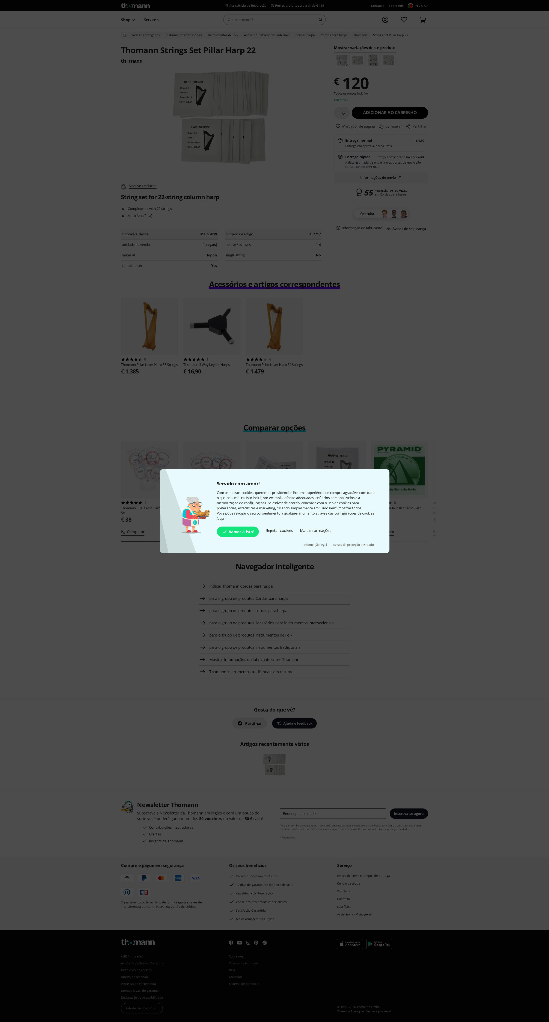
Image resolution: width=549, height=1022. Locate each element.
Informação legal (315, 545)
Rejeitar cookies (279, 530)
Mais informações (315, 530)
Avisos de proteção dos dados (354, 545)
